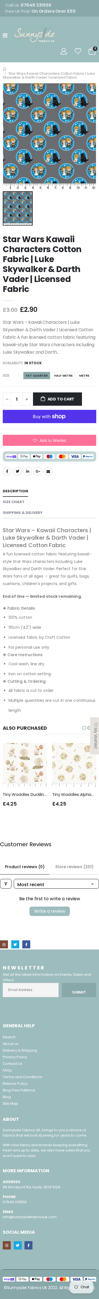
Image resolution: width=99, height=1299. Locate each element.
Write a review (49, 911)
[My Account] (63, 51)
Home (5, 68)
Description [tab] (15, 491)
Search (9, 1037)
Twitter (17, 471)
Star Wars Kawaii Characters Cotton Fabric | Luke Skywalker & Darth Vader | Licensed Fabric (42, 264)
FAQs (7, 1070)
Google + (38, 471)
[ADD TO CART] (38, 752)
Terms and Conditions (22, 1077)
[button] (49, 440)
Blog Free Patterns (19, 1090)
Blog (7, 1096)
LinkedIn (27, 471)
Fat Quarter (37, 375)
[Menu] (5, 35)
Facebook (7, 471)
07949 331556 (15, 1202)
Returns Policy (15, 1083)
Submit (79, 992)
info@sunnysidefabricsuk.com (30, 1217)
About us (10, 1043)
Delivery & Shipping (20, 1050)
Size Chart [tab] (13, 501)
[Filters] (6, 884)
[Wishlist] (78, 51)
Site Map (10, 1103)
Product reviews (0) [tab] (25, 867)
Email (48, 471)
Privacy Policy (15, 1057)
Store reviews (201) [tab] (74, 867)
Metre (84, 375)
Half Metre (63, 375)
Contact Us (12, 1063)
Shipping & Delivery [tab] (23, 512)
